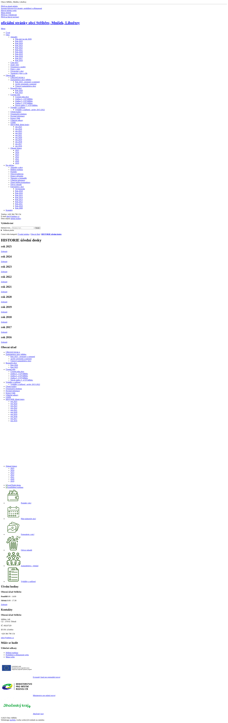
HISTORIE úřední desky (19, 125)
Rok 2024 (19, 43)
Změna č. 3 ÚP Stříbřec (24, 103)
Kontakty (9, 210)
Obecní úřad (10, 75)
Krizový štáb (15, 118)
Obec (8, 35)
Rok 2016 (19, 60)
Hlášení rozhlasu (16, 170)
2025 (17, 150)
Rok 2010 (19, 206)
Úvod (8, 33)
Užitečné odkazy (16, 120)
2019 (17, 163)
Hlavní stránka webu (9, 11)
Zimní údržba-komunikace (20, 182)
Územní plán (15, 95)
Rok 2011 (19, 204)
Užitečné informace (17, 180)
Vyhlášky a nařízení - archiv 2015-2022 (30, 110)
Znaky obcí (14, 65)
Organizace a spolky (18, 67)
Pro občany (10, 165)
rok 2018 (18, 142)
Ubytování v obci (17, 71)
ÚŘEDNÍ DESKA (17, 78)
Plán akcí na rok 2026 (23, 39)
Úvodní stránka (23, 234)
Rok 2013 (19, 200)
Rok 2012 (19, 202)
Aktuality (13, 37)
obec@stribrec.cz (12, 216)
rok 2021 (18, 135)
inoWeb (13, 720)
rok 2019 (18, 140)
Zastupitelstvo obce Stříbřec (20, 80)
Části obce (14, 63)
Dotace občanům (16, 176)
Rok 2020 (19, 52)
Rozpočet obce (16, 88)
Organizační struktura (18, 114)
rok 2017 (18, 144)
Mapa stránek (6, 13)
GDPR (13, 122)
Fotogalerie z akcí (17, 187)
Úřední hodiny (15, 112)
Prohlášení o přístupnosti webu (17, 655)
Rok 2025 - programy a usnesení (27, 82)
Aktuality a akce (16, 167)
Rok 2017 (19, 58)
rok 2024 (18, 129)
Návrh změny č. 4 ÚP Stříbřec (26, 105)
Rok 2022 (19, 48)
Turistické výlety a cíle (18, 73)
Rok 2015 (19, 195)
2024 (17, 152)
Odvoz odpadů (16, 185)
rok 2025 (18, 127)
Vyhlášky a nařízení (17, 108)
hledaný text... (6, 228)
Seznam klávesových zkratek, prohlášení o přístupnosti (21, 8)
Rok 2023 (19, 45)
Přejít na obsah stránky (9, 6)
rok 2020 (18, 137)
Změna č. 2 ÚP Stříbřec (24, 101)
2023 (17, 155)
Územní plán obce (22, 97)
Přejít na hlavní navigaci (10, 17)
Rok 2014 (19, 197)
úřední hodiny (16, 219)
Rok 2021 (19, 50)
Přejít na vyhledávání (9, 15)
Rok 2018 (19, 56)
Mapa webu (10, 657)
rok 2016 (18, 146)
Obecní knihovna (16, 174)
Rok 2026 (19, 90)
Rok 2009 (19, 208)
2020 (17, 161)
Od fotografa (20, 189)
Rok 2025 (19, 41)
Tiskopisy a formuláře (18, 178)
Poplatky (13, 172)
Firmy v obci (15, 69)
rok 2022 (18, 133)
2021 (17, 159)
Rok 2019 (19, 54)
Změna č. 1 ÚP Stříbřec (24, 99)
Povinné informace (17, 116)
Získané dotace (16, 148)
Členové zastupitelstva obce (25, 86)
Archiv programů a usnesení (25, 84)
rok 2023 (18, 131)
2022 (17, 157)
